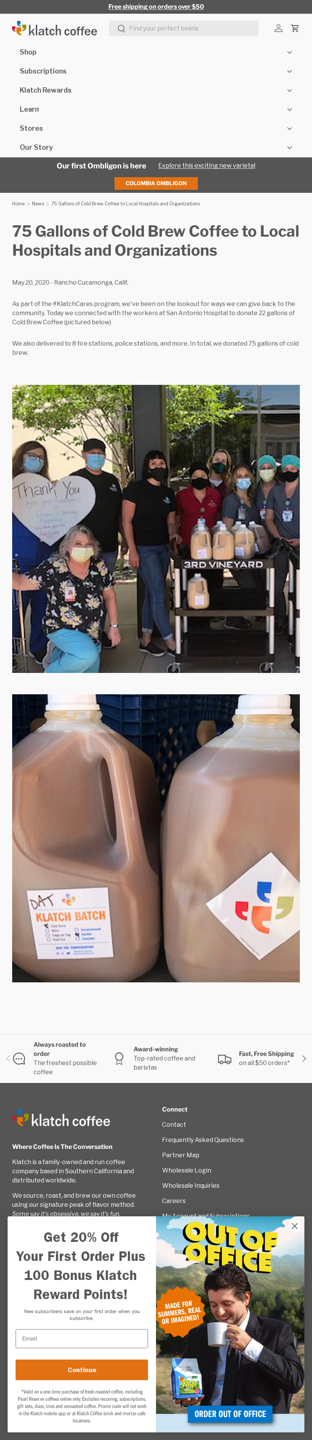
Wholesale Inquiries (191, 1185)
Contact (174, 1124)
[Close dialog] (294, 1226)
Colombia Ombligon (156, 183)
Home (18, 204)
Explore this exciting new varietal (206, 165)
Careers (174, 1201)
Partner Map (180, 1155)
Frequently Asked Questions (203, 1140)
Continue (82, 1370)
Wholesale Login (186, 1170)
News (38, 204)
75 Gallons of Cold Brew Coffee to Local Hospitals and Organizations (125, 204)
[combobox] (183, 28)
